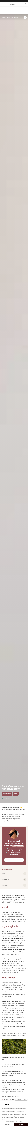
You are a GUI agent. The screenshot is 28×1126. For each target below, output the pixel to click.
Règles (15, 793)
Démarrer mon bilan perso (14, 860)
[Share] (25, 17)
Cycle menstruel (7, 793)
